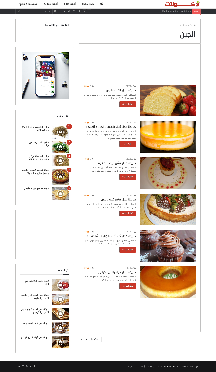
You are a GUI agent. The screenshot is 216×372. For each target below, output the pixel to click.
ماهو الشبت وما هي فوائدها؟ (39, 144)
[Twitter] (64, 11)
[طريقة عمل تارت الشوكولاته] (60, 328)
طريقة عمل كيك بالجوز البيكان (35, 337)
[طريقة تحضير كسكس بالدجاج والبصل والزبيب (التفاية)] (60, 177)
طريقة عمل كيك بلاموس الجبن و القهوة (111, 126)
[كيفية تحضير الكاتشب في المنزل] (60, 285)
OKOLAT (130, 86)
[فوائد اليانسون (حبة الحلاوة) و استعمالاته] (60, 132)
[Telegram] (78, 11)
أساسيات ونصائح (28, 3)
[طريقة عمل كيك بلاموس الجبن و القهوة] (168, 137)
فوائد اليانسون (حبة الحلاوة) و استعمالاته (35, 128)
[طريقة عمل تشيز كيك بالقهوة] (168, 173)
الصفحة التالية (92, 339)
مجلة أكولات (170, 366)
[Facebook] (59, 11)
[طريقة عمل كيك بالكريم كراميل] (168, 282)
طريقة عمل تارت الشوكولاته (36, 323)
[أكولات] (177, 4)
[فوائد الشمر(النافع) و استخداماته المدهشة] (60, 160)
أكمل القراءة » (127, 104)
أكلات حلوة (70, 3)
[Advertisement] (140, 65)
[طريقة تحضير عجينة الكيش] (60, 193)
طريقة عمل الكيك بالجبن (121, 90)
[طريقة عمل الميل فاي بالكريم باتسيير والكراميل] (60, 314)
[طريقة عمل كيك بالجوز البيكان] (60, 342)
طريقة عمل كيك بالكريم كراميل (117, 272)
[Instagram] (74, 11)
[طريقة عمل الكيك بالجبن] (168, 100)
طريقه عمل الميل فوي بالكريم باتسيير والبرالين (35, 296)
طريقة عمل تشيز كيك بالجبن (118, 199)
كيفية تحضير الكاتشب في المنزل (176, 11)
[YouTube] (69, 11)
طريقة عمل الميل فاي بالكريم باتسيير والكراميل (35, 310)
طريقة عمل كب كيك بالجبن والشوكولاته (111, 236)
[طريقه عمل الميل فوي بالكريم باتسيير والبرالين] (60, 299)
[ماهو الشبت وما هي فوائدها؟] (60, 146)
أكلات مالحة (88, 3)
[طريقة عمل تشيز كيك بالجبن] (168, 209)
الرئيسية (189, 25)
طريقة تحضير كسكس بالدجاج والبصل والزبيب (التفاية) (35, 171)
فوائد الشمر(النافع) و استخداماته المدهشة (39, 158)
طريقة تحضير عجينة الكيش (36, 188)
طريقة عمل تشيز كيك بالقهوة (117, 163)
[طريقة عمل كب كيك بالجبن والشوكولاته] (168, 246)
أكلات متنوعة (51, 3)
